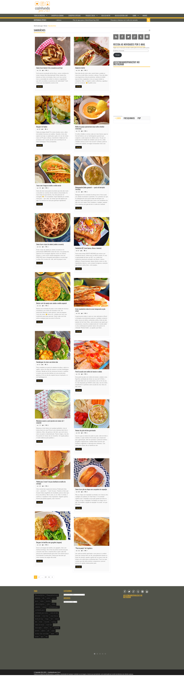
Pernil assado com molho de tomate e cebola (88, 371)
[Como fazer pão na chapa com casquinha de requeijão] (91, 472)
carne (48, 604)
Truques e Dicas (90, 15)
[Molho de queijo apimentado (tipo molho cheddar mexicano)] (91, 110)
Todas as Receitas (39, 15)
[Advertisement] (131, 98)
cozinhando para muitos (41, 613)
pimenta (37, 630)
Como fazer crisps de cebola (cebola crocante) (50, 244)
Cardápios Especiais (74, 15)
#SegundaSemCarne (52, 595)
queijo (53, 630)
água (42, 636)
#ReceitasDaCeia (39, 595)
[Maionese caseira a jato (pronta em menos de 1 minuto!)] (52, 404)
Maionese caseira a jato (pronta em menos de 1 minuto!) (50, 422)
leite (36, 622)
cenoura (44, 607)
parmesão (56, 628)
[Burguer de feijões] (52, 110)
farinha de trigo (39, 619)
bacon (36, 601)
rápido (52, 633)
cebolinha (37, 607)
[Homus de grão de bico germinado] (91, 413)
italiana (57, 619)
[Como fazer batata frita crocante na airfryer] (52, 51)
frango (47, 619)
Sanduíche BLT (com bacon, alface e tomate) (88, 248)
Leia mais (39, 87)
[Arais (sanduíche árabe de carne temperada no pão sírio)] (91, 292)
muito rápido (38, 628)
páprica (43, 630)
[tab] (117, 118)
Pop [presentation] (139, 118)
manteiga (53, 622)
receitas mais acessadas (42, 633)
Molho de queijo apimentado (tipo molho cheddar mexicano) (89, 128)
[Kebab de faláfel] (91, 51)
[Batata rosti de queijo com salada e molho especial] (52, 286)
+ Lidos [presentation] (118, 118)
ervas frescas (54, 616)
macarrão (46, 622)
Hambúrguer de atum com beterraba (47, 362)
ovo (51, 628)
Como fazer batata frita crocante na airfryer (49, 68)
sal (57, 633)
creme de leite (54, 613)
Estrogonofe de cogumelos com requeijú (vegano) (133, 20)
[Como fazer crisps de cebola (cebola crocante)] (52, 227)
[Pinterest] (142, 591)
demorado (37, 616)
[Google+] (133, 591)
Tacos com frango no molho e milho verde (48, 185)
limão (40, 622)
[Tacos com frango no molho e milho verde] (52, 168)
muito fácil (49, 625)
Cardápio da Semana (57, 15)
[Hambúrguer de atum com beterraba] (52, 345)
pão (48, 630)
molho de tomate (39, 625)
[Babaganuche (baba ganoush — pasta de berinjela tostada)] (91, 170)
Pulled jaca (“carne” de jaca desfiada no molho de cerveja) (51, 483)
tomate (37, 636)
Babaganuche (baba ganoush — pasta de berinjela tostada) (90, 188)
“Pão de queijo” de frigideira (83, 548)
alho (43, 598)
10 (45, 577)
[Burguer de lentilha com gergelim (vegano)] (52, 525)
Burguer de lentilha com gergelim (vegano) (49, 542)
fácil (52, 619)
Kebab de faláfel (80, 68)
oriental (46, 628)
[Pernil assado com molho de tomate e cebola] (91, 355)
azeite (48, 598)
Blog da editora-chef (121, 15)
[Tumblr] (138, 591)
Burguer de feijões (41, 127)
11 (49, 577)
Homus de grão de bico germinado (85, 430)
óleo (46, 636)
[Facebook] (124, 591)
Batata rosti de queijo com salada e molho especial (51, 303)
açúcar (54, 598)
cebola (53, 604)
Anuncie (145, 15)
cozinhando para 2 (40, 610)
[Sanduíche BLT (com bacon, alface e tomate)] (91, 231)
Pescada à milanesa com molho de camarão (92, 20)
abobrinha (37, 598)
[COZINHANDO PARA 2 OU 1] (42, 7)
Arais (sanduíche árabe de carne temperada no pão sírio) (90, 310)
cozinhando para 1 (54, 607)
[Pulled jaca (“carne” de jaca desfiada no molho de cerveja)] (52, 465)
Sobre (134, 15)
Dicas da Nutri (105, 15)
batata (42, 601)
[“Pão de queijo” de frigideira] (91, 531)
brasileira (48, 601)
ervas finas (45, 616)
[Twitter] (129, 591)
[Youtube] (146, 591)
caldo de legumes (40, 604)
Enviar (118, 55)
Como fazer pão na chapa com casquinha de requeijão (91, 489)
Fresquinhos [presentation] (129, 118)
